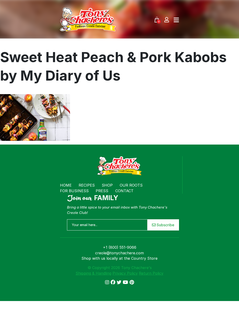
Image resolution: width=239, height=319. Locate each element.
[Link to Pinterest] (132, 282)
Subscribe (165, 225)
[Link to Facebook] (114, 282)
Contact (124, 190)
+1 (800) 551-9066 (119, 247)
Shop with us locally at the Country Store (119, 258)
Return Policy (151, 273)
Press (102, 190)
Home (66, 185)
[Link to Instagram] (108, 282)
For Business (74, 190)
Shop (107, 185)
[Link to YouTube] (126, 282)
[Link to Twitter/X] (120, 282)
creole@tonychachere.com (119, 253)
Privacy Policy (125, 273)
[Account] (166, 19)
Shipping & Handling (93, 273)
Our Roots (131, 185)
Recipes (87, 185)
